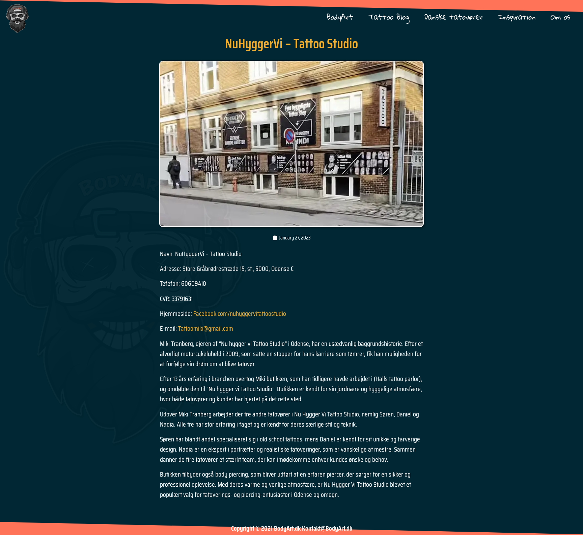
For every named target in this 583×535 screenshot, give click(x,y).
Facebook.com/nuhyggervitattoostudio (239, 313)
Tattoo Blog (388, 17)
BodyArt (340, 17)
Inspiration (516, 17)
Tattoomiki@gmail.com (205, 328)
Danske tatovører (453, 17)
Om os (561, 17)
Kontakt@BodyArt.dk (327, 528)
